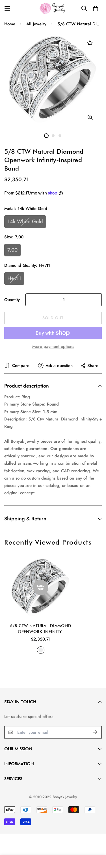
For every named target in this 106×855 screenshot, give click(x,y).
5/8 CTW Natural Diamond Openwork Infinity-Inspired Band (40, 629)
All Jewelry (36, 24)
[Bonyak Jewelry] (53, 8)
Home (9, 24)
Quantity (12, 300)
